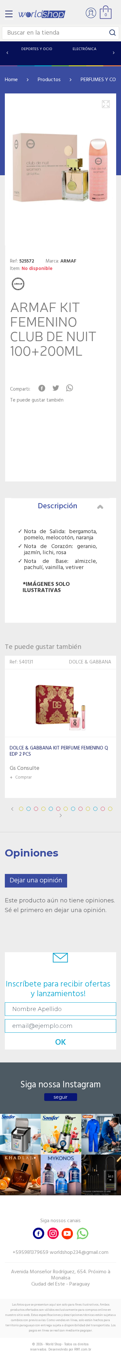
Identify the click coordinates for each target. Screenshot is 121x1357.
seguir (60, 1097)
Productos (49, 80)
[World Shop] (42, 14)
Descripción (57, 506)
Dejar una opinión (36, 880)
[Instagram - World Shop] (53, 1233)
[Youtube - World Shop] (67, 1233)
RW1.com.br (82, 1349)
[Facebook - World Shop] (39, 1233)
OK (60, 1042)
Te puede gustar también (37, 400)
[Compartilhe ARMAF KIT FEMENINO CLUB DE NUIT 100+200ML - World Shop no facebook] (42, 388)
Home (11, 80)
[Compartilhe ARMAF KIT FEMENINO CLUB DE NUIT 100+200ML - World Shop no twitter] (56, 388)
